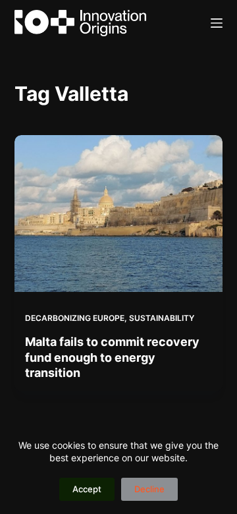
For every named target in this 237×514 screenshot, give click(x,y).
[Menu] (217, 23)
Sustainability (161, 318)
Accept (86, 489)
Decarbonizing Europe (74, 318)
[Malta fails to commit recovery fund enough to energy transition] (118, 213)
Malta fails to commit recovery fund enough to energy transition (112, 357)
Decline (149, 489)
